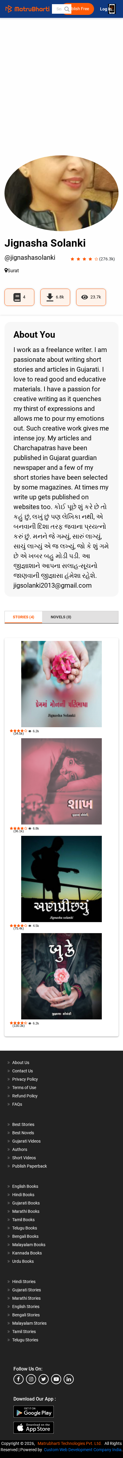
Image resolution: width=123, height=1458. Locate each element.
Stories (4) (23, 617)
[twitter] (44, 1379)
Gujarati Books (26, 1203)
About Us (20, 1062)
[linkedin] (69, 1379)
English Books (25, 1186)
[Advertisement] (61, 91)
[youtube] (56, 1379)
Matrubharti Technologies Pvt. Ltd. (71, 1443)
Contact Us (22, 1071)
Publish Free (77, 9)
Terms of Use (24, 1087)
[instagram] (31, 1379)
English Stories (25, 1306)
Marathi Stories (26, 1298)
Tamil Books (23, 1219)
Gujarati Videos (26, 1141)
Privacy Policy (25, 1079)
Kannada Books (27, 1253)
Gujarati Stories (26, 1290)
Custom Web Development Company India (83, 1449)
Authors (19, 1149)
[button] (66, 9)
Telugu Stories (25, 1339)
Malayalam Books (28, 1244)
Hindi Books (23, 1194)
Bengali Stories (26, 1314)
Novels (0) (61, 617)
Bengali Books (25, 1236)
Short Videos (24, 1157)
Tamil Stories (24, 1331)
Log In (106, 9)
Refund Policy (25, 1096)
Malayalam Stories (29, 1323)
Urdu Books (23, 1261)
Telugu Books (24, 1228)
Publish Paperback (29, 1166)
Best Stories (23, 1124)
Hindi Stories (24, 1281)
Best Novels (23, 1132)
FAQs (17, 1104)
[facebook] (18, 1379)
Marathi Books (25, 1211)
